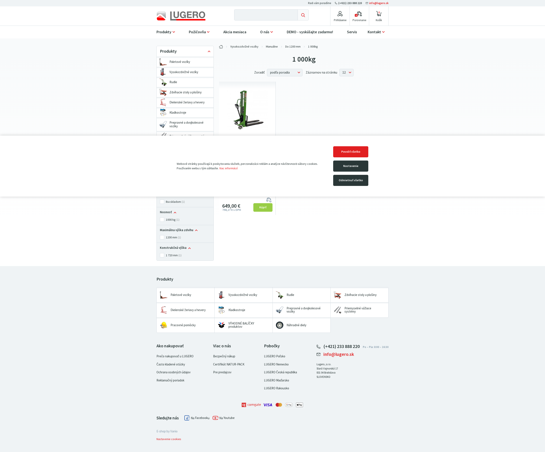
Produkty (163, 32)
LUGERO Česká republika (280, 372)
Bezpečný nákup (224, 356)
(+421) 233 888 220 (350, 3)
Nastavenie (350, 166)
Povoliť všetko (350, 152)
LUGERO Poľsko (274, 356)
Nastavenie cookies (168, 439)
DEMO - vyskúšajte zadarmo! (310, 32)
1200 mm (171, 237)
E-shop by (167, 431)
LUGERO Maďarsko (276, 380)
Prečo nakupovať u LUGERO (175, 356)
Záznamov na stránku (321, 72)
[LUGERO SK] (221, 47)
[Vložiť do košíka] (262, 207)
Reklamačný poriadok (170, 380)
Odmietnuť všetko (351, 180)
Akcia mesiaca (234, 32)
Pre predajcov (222, 372)
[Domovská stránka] (184, 16)
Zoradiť (259, 72)
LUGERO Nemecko (276, 364)
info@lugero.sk (379, 3)
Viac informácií (228, 168)
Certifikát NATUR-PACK (228, 364)
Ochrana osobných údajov (173, 372)
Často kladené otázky (170, 364)
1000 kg (171, 220)
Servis (352, 32)
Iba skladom (173, 202)
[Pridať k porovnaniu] (268, 199)
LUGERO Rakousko (276, 388)
